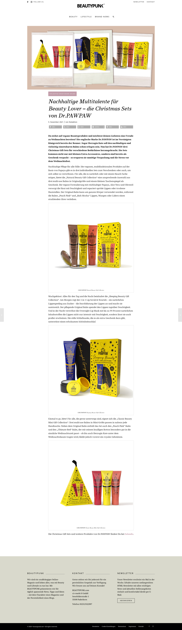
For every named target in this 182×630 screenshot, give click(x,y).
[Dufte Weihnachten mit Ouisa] (2, 315)
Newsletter (138, 2)
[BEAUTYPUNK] (91, 9)
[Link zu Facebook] (28, 2)
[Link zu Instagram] (32, 2)
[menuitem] (139, 1)
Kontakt (151, 2)
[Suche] (112, 17)
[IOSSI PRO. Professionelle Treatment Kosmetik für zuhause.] (180, 315)
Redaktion (73, 122)
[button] (55, 126)
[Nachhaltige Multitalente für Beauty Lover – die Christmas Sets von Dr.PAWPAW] (91, 58)
